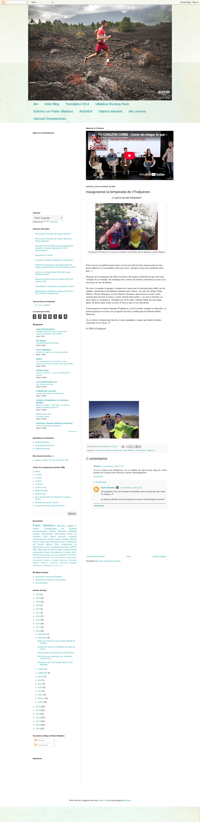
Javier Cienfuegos (52, 547)
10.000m (39, 484)
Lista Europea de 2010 (45, 445)
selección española (67, 536)
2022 (38, 609)
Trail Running (141, 450)
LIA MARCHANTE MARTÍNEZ (47, 343)
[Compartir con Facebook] (136, 446)
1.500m (38, 475)
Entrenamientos (56, 552)
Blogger (127, 800)
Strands (46, 560)
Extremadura (60, 534)
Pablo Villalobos (129, 450)
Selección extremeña (49, 563)
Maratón (61, 525)
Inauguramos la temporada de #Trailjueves (56, 653)
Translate (54, 222)
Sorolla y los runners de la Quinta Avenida (52, 352)
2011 (38, 721)
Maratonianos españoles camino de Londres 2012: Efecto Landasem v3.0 (54, 292)
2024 (38, 602)
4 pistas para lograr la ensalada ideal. (50, 393)
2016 (38, 631)
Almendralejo (47, 534)
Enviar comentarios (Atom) (109, 561)
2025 (38, 598)
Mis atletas (41, 341)
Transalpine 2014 (77, 104)
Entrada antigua (159, 556)
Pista (56, 544)
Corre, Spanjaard (43, 350)
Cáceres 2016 (57, 565)
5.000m (38, 481)
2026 (38, 594)
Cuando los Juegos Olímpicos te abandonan (54, 260)
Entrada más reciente (96, 556)
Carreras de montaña (103, 450)
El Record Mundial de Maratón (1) (49, 426)
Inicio (129, 556)
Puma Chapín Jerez (41, 542)
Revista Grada (41, 583)
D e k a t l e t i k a (43, 414)
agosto (41, 676)
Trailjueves (151, 450)
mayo (40, 687)
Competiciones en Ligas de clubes (50, 506)
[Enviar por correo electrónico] (127, 446)
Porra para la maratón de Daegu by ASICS (53, 234)
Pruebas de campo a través (46, 502)
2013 (38, 714)
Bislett (39, 359)
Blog (40, 550)
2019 (38, 620)
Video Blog (51, 104)
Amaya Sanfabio (62, 539)
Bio (36, 104)
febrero (41, 698)
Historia (73, 539)
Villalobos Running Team (112, 104)
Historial (73, 531)
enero (40, 702)
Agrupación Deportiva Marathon (48, 577)
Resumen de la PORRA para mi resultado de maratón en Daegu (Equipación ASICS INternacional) (54, 248)
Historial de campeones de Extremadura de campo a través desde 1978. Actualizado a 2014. (55, 266)
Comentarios (42, 745)
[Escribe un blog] (130, 446)
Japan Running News (45, 329)
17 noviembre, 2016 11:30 (131, 488)
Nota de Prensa (50, 550)
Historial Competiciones (50, 118)
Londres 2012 (70, 552)
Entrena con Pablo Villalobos (53, 111)
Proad (46, 552)
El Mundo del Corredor (46, 391)
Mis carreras (137, 111)
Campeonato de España (60, 528)
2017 (38, 627)
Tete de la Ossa (39, 555)
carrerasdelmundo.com (46, 382)
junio (40, 684)
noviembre (42, 638)
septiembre (43, 673)
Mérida (49, 544)
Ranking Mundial (42, 449)
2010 (38, 725)
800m (37, 471)
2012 (38, 717)
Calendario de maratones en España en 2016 (54, 286)
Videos (53, 536)
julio (40, 680)
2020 (38, 616)
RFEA (35, 550)
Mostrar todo (72, 431)
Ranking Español (42, 442)
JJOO (45, 536)
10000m (73, 547)
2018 (38, 624)
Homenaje (63, 560)
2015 (38, 707)
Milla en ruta (40, 494)
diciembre (42, 634)
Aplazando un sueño (44, 255)
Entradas (40, 740)
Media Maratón (41, 491)
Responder (98, 476)
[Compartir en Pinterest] (139, 446)
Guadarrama (117, 450)
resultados (54, 560)
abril (40, 691)
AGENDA (85, 111)
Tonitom (96, 466)
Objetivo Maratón (110, 111)
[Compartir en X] (133, 446)
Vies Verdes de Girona (44, 384)
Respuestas (101, 482)
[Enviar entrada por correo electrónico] (123, 446)
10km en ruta (40, 487)
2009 (38, 729)
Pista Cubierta (64, 550)
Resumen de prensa (51, 557)
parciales (65, 547)
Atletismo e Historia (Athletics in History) (54, 423)
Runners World (65, 557)
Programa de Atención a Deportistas (50, 580)
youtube (36, 534)
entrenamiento (40, 531)
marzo (41, 695)
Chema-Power (42, 370)
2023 (38, 605)
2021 (38, 613)
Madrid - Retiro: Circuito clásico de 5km (51, 460)
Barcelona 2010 (58, 542)
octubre (41, 669)
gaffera (102, 800)
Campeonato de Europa (43, 539)
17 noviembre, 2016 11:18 (112, 466)
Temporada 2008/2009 (58, 555)
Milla (48, 555)
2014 (38, 710)
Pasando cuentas (42, 416)
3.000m (38, 478)
